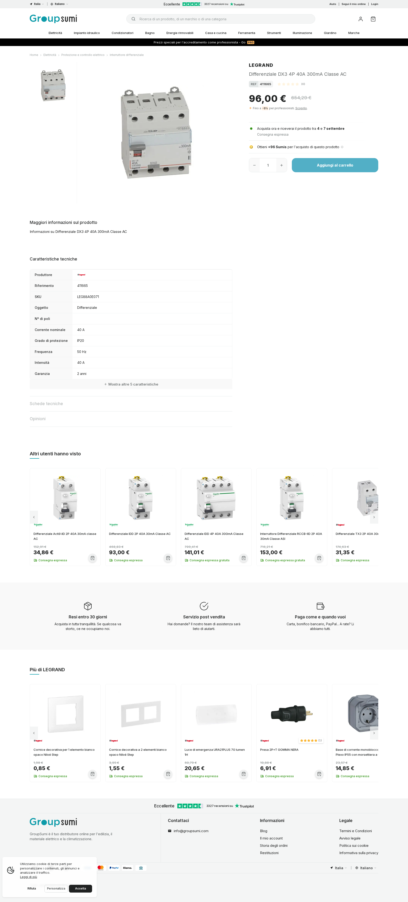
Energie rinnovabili (179, 33)
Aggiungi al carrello (335, 165)
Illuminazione (302, 33)
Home (34, 55)
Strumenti (274, 33)
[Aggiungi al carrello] (92, 558)
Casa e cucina (215, 33)
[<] (34, 517)
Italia (37, 4)
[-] (254, 165)
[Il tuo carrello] (373, 19)
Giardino (330, 33)
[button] (291, 84)
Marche (354, 33)
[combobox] (220, 19)
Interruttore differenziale (127, 55)
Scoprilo (301, 108)
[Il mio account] (361, 19)
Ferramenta (246, 33)
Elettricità (55, 33)
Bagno (150, 33)
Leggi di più (28, 877)
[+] (281, 165)
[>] (374, 517)
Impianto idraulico (87, 33)
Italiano (60, 4)
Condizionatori (122, 33)
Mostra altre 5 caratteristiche (133, 384)
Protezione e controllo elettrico (83, 55)
